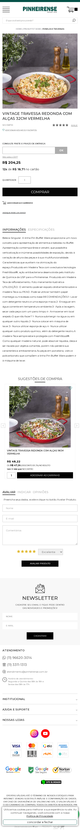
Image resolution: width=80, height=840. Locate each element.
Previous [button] (2, 70)
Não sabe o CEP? (10, 157)
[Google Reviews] (14, 770)
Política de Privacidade (39, 816)
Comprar (40, 192)
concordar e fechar (40, 822)
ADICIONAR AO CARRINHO (45, 475)
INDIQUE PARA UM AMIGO (14, 213)
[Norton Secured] (65, 770)
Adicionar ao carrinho (20, 203)
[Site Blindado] (52, 782)
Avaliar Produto (40, 563)
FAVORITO (70, 388)
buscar (74, 20)
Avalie (74, 125)
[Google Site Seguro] (40, 770)
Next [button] (78, 70)
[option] (40, 71)
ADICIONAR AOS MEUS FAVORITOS (21, 130)
